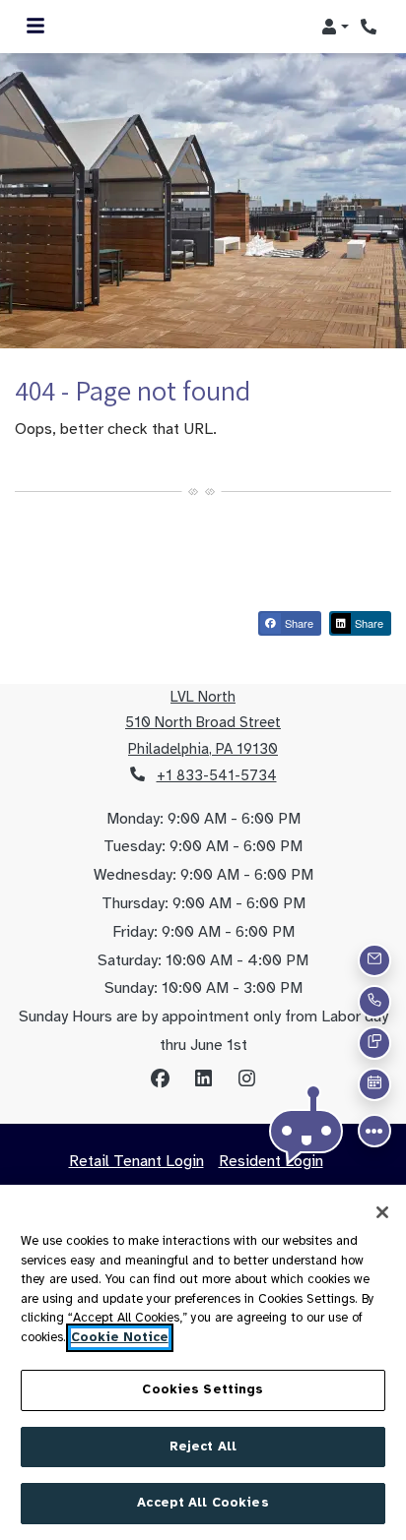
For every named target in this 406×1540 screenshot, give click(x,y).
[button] (335, 26)
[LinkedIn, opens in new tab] (203, 1079)
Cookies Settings (202, 1389)
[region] (203, 1362)
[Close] (382, 1212)
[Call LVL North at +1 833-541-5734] (370, 26)
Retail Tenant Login (136, 1161)
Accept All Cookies (202, 1502)
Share (297, 623)
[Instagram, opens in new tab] (246, 1079)
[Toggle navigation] (35, 26)
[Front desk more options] (374, 1130)
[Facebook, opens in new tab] (159, 1079)
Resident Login (271, 1160)
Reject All (203, 1446)
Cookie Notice (120, 1337)
